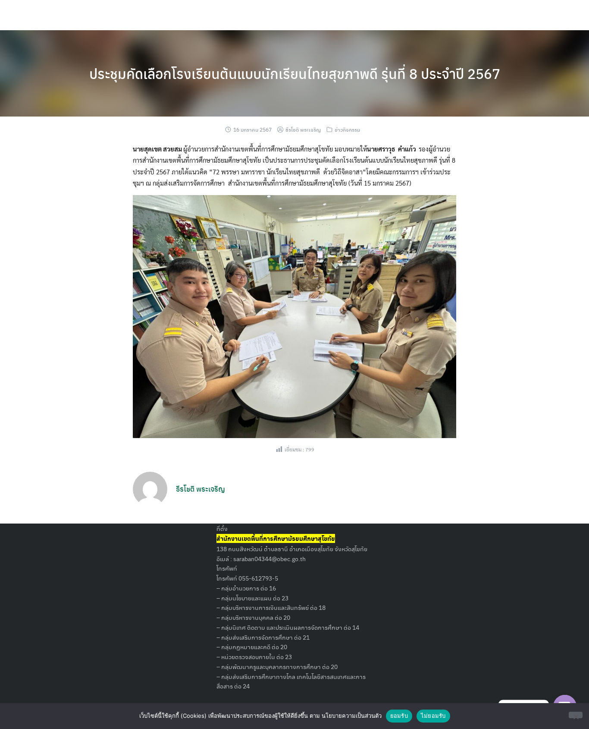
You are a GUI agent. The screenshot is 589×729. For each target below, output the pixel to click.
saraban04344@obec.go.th (269, 558)
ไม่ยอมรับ (433, 715)
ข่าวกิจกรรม (347, 129)
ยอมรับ (399, 715)
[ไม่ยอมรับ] (576, 715)
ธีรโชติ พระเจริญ (303, 129)
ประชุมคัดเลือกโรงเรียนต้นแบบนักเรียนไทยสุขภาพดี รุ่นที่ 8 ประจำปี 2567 (294, 73)
